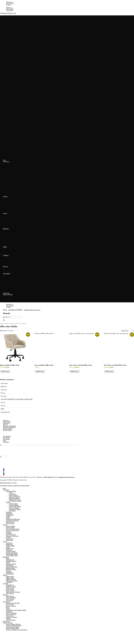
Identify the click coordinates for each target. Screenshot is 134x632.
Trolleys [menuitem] (8, 537)
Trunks (8, 44)
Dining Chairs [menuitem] (13, 495)
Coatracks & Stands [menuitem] (12, 520)
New (4, 16)
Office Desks (10, 104)
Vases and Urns (11, 142)
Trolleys (8, 65)
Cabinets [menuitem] (9, 512)
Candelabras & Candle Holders (16, 138)
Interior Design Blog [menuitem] (12, 628)
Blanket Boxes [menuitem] (10, 568)
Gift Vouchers (10, 49)
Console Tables (14, 33)
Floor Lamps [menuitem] (10, 590)
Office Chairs (10, 105)
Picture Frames (11, 133)
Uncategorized (5, 412)
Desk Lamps (10, 117)
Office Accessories (11, 108)
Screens (8, 98)
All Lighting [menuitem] (10, 593)
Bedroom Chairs (14, 26)
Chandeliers (10, 112)
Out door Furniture (12, 63)
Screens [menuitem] (8, 571)
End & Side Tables (15, 34)
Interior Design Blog (12, 156)
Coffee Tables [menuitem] (13, 504)
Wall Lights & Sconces (13, 119)
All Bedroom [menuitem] (10, 574)
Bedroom (6, 84)
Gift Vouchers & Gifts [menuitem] (13, 603)
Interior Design (7, 150)
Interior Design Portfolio (14, 153)
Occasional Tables (15, 37)
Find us (5, 424)
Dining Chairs (13, 23)
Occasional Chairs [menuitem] (15, 499)
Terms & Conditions (9, 427)
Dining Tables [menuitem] (10, 526)
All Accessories (10, 147)
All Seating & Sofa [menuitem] (15, 501)
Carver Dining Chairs (13, 56)
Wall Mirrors (10, 124)
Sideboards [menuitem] (9, 515)
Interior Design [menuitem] (7, 623)
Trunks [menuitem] (8, 516)
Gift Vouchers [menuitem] (10, 522)
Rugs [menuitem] (7, 607)
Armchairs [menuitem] (12, 494)
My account (10, 3)
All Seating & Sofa (15, 28)
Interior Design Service (13, 152)
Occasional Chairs (15, 27)
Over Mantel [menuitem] (10, 599)
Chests (8, 90)
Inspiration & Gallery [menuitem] (13, 627)
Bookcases (9, 41)
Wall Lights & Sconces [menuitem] (13, 592)
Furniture (6, 17)
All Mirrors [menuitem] (9, 600)
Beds (7, 86)
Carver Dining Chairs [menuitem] (13, 529)
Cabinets (9, 40)
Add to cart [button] (5, 371)
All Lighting (10, 121)
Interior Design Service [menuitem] (13, 624)
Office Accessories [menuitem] (11, 581)
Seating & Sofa (11, 19)
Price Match (10, 9)
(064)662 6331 (12, 310)
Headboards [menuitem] (10, 560)
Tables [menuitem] (8, 502)
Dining (5, 52)
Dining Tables (10, 54)
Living (5, 69)
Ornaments (9, 143)
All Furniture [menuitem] (10, 523)
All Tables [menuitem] (12, 511)
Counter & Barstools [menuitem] (12, 530)
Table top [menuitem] (9, 611)
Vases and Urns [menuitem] (11, 614)
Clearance (6, 149)
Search (5, 317)
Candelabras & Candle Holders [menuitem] (16, 610)
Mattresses (9, 100)
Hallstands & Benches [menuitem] (13, 519)
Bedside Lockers (11, 89)
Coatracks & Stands (12, 48)
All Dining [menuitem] (9, 540)
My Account (7, 436)
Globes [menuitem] (8, 618)
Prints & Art (10, 132)
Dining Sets (9, 66)
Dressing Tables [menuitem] (11, 564)
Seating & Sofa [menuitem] (11, 491)
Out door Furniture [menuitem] (12, 536)
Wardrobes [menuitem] (9, 565)
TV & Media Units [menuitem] (12, 555)
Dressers (8, 59)
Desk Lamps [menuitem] (10, 589)
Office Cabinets (11, 107)
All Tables (12, 38)
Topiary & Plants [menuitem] (11, 617)
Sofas (11, 20)
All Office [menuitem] (9, 582)
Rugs (7, 135)
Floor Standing (11, 125)
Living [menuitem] (5, 541)
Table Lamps (10, 115)
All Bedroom (10, 101)
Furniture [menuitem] (6, 490)
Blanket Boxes (10, 96)
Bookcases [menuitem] (9, 513)
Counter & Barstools (12, 58)
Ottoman (9, 77)
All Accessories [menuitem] (10, 620)
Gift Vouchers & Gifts (13, 131)
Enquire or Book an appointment (16, 157)
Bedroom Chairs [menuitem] (14, 498)
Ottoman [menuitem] (9, 550)
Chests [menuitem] (8, 562)
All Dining (9, 68)
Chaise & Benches (14, 24)
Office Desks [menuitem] (10, 576)
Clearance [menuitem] (6, 621)
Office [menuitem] (5, 575)
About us (9, 7)
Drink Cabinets (11, 62)
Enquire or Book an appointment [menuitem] (16, 630)
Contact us (9, 2)
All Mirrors (9, 128)
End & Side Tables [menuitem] (15, 506)
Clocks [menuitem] (8, 609)
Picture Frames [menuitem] (11, 606)
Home (1, 323)
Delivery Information (9, 426)
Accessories (6, 129)
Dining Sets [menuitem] (9, 539)
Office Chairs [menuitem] (10, 578)
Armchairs (12, 21)
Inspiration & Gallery (13, 154)
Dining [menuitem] (5, 525)
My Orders (6, 438)
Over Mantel (10, 126)
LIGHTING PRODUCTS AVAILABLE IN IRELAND (16, 399)
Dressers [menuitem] (8, 532)
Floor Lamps (10, 118)
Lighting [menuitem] (5, 583)
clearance (4, 390)
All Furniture (10, 51)
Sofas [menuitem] (11, 492)
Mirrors (5, 122)
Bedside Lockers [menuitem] (11, 561)
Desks (8, 45)
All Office (9, 110)
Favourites (9, 10)
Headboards (10, 87)
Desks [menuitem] (8, 518)
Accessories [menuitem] (6, 602)
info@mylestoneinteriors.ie (32, 310)
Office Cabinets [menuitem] (11, 579)
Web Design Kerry (5, 483)
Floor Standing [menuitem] (11, 597)
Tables (8, 30)
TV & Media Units (12, 83)
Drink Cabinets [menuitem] (11, 534)
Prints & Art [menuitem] (10, 604)
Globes (8, 146)
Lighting (5, 111)
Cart (4, 440)
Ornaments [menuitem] (9, 616)
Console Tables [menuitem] (14, 505)
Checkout (6, 442)
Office (5, 103)
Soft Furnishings (11, 140)
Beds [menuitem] (7, 558)
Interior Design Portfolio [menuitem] (14, 625)
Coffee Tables (13, 31)
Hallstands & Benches (13, 47)
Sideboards (9, 42)
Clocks (8, 136)
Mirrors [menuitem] (5, 595)
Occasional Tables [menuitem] (15, 509)
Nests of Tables (14, 35)
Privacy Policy (7, 430)
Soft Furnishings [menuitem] (11, 613)
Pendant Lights (11, 114)
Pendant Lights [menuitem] (11, 586)
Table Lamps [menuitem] (10, 588)
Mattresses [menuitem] (9, 572)
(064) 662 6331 (48, 477)
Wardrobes (9, 93)
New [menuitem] (4, 488)
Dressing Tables (11, 91)
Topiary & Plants (11, 145)
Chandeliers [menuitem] (10, 585)
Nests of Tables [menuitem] (14, 508)
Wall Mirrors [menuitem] (10, 596)
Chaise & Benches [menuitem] (14, 497)
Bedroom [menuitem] (6, 557)
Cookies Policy (7, 429)
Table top (9, 139)
